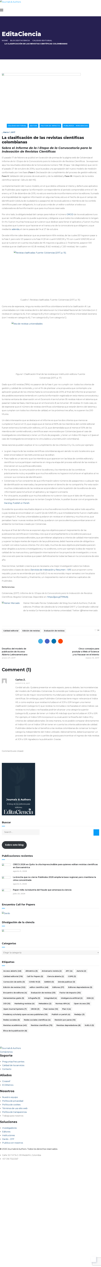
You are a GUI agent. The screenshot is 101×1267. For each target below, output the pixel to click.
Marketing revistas (24, 1003)
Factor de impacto (50, 126)
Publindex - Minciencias (76, 126)
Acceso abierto (12, 971)
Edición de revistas (31, 631)
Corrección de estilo (14, 982)
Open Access (82, 1003)
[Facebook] (47, 641)
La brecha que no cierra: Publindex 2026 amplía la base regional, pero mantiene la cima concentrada (54, 878)
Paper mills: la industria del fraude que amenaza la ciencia (42, 890)
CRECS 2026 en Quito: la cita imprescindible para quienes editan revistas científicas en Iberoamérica (55, 866)
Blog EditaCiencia (20, 40)
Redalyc (79, 1014)
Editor (33, 126)
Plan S (66, 1009)
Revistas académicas (15, 1025)
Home (5, 40)
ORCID (70, 214)
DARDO (49, 982)
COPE (72, 976)
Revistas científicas (41, 1025)
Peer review (51, 1009)
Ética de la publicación (15, 1031)
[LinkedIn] (53, 641)
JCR (6, 1003)
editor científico (39, 987)
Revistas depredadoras (69, 1025)
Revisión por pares (65, 1020)
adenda (15, 229)
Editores (58, 987)
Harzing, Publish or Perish (16, 503)
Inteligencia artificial (72, 998)
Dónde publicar (66, 982)
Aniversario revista (52, 971)
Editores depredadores (80, 987)
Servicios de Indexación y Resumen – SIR (51, 570)
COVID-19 (34, 982)
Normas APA (63, 1003)
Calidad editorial (42, 40)
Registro (17, 1261)
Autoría (81, 971)
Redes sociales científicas (37, 1020)
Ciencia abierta (55, 976)
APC (69, 971)
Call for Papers (35, 976)
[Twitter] (40, 641)
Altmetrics (31, 971)
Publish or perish (61, 1014)
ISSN (90, 998)
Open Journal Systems (15, 1009)
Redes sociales (11, 1020)
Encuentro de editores (15, 993)
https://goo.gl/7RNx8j (57, 597)
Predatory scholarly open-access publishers (25, 1014)
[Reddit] (60, 641)
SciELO (89, 1025)
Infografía (34, 998)
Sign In (25, 1261)
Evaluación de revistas (54, 631)
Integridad (50, 998)
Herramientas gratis (13, 998)
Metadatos (45, 1003)
